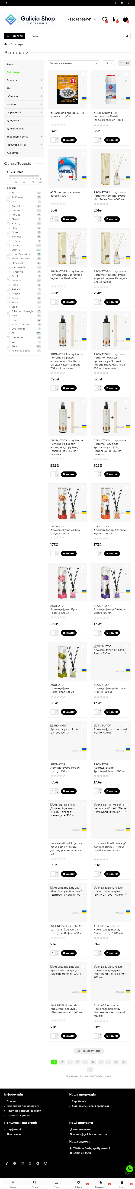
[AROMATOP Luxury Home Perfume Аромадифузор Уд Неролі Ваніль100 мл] (67, 248)
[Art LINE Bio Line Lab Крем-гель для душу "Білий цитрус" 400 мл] (111, 903)
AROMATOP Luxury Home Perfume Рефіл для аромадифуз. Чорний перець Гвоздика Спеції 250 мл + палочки (110, 361)
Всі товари (13, 72)
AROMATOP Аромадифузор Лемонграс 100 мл (62, 688)
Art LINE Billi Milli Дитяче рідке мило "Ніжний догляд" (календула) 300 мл (66, 849)
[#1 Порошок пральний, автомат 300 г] (67, 169)
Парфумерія (14, 112)
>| (90, 1069)
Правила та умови (18, 1115)
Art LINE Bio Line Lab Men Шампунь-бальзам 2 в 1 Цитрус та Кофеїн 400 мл (66, 930)
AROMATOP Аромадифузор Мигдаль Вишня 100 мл (110, 688)
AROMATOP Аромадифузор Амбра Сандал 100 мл (65, 530)
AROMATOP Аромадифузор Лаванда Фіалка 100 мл (110, 609)
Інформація (13, 1094)
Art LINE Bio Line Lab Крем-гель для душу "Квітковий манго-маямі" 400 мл (110, 1010)
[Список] (127, 63)
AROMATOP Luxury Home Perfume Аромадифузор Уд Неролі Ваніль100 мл (66, 275)
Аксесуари (13, 152)
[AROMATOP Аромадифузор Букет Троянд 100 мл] (67, 582)
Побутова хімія (16, 144)
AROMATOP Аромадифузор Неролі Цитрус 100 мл (65, 768)
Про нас (12, 1101)
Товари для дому (17, 136)
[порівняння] (83, 80)
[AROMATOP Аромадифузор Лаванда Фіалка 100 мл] (111, 582)
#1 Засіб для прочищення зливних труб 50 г (67, 114)
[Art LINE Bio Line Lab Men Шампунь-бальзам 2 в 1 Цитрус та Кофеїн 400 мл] (67, 903)
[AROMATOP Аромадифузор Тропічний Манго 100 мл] (111, 741)
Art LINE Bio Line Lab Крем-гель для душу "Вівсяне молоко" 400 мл (66, 1009)
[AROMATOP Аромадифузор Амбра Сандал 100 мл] (67, 503)
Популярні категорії (20, 1122)
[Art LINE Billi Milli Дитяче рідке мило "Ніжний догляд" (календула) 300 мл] (67, 820)
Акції (10, 64)
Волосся (12, 80)
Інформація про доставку (23, 1106)
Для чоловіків (15, 128)
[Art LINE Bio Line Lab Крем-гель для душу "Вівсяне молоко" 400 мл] (67, 982)
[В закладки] (83, 74)
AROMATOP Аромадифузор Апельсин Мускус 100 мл (110, 530)
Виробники (79, 1101)
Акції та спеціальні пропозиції (91, 1106)
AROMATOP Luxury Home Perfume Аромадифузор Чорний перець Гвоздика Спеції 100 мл (110, 276)
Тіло (9, 88)
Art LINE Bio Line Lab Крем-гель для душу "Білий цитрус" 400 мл (108, 930)
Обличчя (12, 96)
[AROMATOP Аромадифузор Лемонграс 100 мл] (67, 662)
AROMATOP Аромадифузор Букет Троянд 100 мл (64, 609)
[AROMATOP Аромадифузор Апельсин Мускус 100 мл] (111, 503)
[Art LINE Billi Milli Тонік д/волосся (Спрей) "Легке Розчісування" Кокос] (111, 820)
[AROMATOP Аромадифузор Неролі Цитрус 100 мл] (67, 741)
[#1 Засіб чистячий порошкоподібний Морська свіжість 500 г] (111, 90)
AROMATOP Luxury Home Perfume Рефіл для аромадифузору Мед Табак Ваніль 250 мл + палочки (66, 447)
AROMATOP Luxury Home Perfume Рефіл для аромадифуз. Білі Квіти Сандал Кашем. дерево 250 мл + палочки (66, 361)
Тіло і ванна (14, 1134)
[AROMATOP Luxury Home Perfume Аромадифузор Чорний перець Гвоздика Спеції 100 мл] (111, 248)
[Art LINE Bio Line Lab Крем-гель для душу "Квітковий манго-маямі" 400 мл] (111, 982)
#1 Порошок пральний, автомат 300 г (65, 194)
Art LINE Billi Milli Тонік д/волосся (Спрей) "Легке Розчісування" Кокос (110, 847)
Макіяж (11, 104)
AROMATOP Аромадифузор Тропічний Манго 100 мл (110, 768)
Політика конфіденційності (24, 1110)
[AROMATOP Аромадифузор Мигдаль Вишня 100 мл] (111, 662)
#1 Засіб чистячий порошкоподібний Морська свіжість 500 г (108, 116)
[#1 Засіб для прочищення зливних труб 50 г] (67, 90)
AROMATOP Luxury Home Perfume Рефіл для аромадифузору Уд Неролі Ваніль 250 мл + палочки (110, 447)
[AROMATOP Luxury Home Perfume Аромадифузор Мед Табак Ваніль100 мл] (111, 169)
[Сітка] (121, 63)
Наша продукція (82, 1094)
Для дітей (13, 120)
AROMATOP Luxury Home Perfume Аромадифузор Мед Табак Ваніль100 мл (110, 196)
